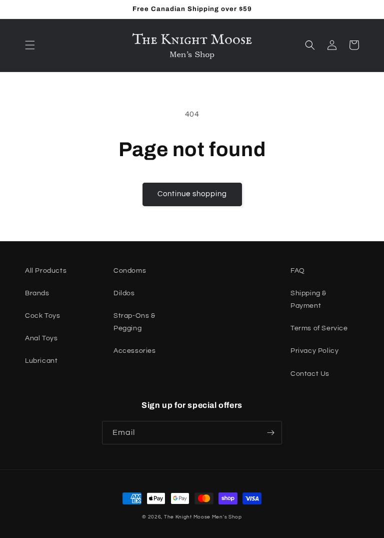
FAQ (297, 270)
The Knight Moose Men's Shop (203, 516)
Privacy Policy (314, 350)
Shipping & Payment (308, 299)
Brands (37, 293)
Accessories (135, 350)
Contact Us (310, 373)
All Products (45, 270)
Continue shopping (192, 194)
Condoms (130, 270)
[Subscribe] (271, 432)
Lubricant (41, 360)
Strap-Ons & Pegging (135, 322)
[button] (30, 45)
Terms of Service (319, 328)
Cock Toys (42, 315)
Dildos (124, 293)
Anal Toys (41, 338)
